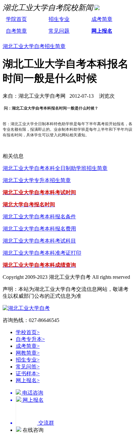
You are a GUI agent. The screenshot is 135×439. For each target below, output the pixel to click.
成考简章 (101, 19)
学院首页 (16, 19)
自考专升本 (30, 339)
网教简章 (28, 353)
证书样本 (28, 373)
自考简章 (16, 31)
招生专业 (58, 19)
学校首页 (28, 332)
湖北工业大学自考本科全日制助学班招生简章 (55, 168)
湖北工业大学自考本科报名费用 (39, 228)
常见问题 (58, 31)
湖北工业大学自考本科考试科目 (39, 241)
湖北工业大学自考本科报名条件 (39, 216)
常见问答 (28, 366)
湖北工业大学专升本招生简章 (37, 180)
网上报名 (101, 31)
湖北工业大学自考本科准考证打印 (42, 253)
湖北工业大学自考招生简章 (34, 46)
